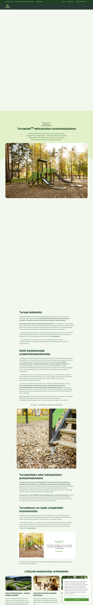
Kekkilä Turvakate (24, 396)
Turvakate (69, 367)
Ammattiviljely (39, 1)
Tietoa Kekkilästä (80, 1)
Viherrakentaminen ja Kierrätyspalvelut (24, 1)
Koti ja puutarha (9, 1)
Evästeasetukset (69, 597)
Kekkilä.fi (10, 6)
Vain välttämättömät (82, 597)
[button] (86, 1)
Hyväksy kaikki (76, 599)
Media (63, 1)
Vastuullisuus (70, 1)
